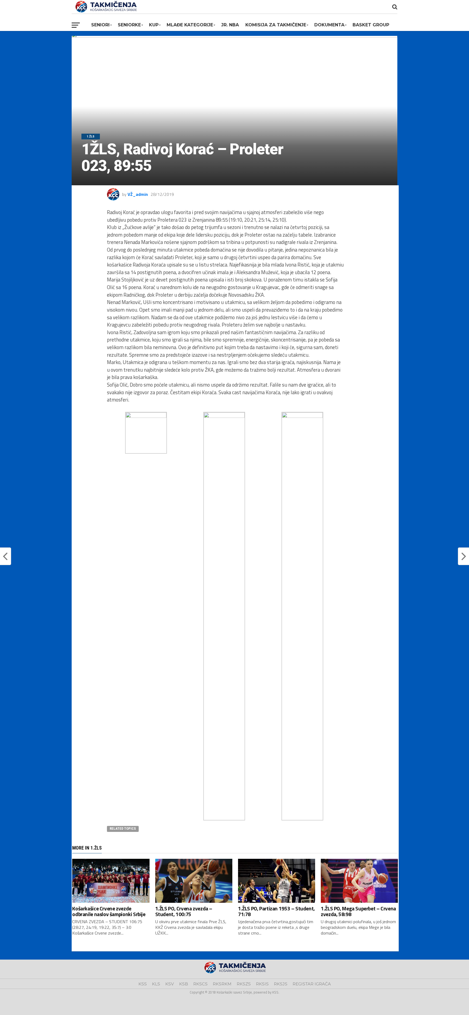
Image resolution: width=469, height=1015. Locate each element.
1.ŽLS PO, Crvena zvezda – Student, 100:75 (183, 911)
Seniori (100, 24)
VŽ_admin (138, 194)
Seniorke (129, 24)
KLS (156, 983)
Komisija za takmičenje (275, 24)
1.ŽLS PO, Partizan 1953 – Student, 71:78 (276, 911)
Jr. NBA (230, 24)
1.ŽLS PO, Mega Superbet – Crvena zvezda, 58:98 (358, 911)
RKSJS (280, 983)
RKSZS (244, 983)
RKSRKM (222, 983)
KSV (169, 983)
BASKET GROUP (371, 24)
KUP (154, 24)
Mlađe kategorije (190, 24)
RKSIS (262, 983)
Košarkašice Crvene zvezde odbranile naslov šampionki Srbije (108, 911)
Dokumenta (329, 24)
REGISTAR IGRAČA (312, 983)
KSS (142, 983)
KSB (183, 983)
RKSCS (200, 983)
